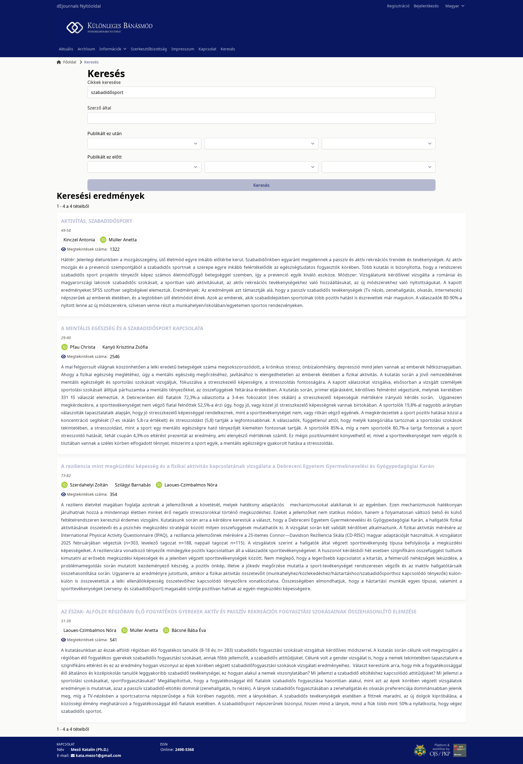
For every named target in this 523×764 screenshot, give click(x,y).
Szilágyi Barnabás (133, 485)
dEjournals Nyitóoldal (79, 6)
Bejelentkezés (426, 5)
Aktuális (66, 48)
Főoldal (69, 62)
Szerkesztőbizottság (149, 48)
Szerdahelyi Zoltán (89, 485)
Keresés (228, 48)
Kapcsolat (207, 48)
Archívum (86, 48)
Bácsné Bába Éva (189, 630)
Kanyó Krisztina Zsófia (125, 347)
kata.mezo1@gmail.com (98, 755)
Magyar (452, 5)
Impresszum (182, 48)
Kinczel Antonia (79, 240)
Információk (110, 48)
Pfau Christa (82, 347)
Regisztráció (398, 5)
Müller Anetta (123, 240)
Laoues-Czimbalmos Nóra (191, 485)
